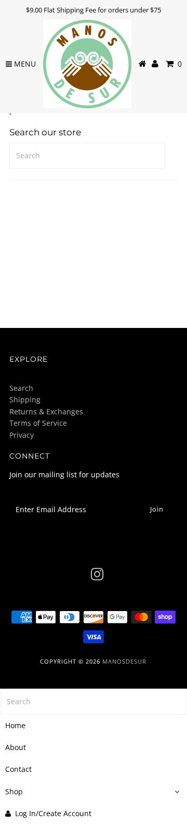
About (15, 747)
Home (15, 725)
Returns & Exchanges (46, 411)
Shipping (25, 399)
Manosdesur (124, 661)
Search (21, 388)
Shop (14, 791)
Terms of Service (38, 423)
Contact (18, 769)
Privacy (21, 435)
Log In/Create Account (53, 813)
